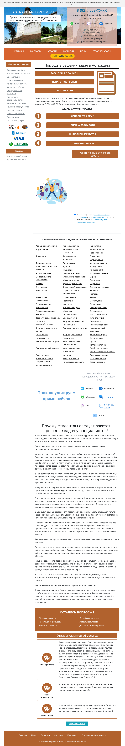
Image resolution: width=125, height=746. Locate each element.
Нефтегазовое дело (99, 324)
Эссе (9, 80)
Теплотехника (96, 338)
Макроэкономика (98, 263)
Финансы (94, 290)
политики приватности (97, 217)
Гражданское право (45, 311)
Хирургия (67, 304)
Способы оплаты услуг (89, 618)
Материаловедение (99, 273)
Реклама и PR (96, 270)
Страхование (69, 297)
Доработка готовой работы (91, 625)
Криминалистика (71, 246)
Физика (39, 283)
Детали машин (70, 314)
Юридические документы (93, 735)
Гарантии (68, 51)
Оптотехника (42, 334)
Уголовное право (44, 273)
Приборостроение (99, 348)
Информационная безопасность (71, 343)
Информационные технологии (71, 349)
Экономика (95, 321)
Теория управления (72, 334)
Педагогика (68, 338)
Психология (95, 246)
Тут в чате (108, 397)
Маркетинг (68, 270)
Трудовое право (43, 263)
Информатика (42, 338)
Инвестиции (69, 324)
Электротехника (71, 358)
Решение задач (14, 107)
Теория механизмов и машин (46, 329)
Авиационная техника (46, 246)
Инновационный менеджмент (97, 329)
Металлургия (96, 301)
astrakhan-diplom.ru (33, 12)
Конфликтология (98, 358)
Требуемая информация (50, 622)
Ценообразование (98, 307)
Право (93, 341)
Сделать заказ (62, 56)
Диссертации (13, 77)
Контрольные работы (17, 83)
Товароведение (97, 362)
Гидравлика (95, 304)
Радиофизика (96, 259)
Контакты (35, 51)
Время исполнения (48, 625)
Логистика (95, 256)
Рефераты (11, 103)
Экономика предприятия (75, 328)
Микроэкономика (98, 314)
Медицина (95, 283)
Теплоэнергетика (98, 345)
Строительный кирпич (18, 156)
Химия (93, 297)
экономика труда (98, 334)
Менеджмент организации (42, 298)
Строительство (43, 304)
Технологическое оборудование (44, 360)
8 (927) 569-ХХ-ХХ (92, 10)
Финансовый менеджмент (75, 287)
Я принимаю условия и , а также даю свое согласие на (95, 218)
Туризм (66, 266)
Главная (19, 51)
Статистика (41, 287)
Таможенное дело (71, 307)
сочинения (17, 80)
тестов (25, 107)
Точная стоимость (47, 618)
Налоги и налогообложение (44, 322)
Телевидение (96, 311)
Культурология (97, 249)
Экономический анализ (47, 348)
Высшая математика (99, 287)
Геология (94, 294)
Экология (40, 314)
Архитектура (69, 263)
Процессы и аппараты (73, 362)
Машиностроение (71, 280)
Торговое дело (43, 249)
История (67, 355)
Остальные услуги (15, 120)
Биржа (93, 277)
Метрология (42, 307)
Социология (96, 280)
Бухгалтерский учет (72, 283)
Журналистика (97, 318)
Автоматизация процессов (70, 250)
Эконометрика (70, 318)
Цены (83, 51)
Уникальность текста (88, 622)
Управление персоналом (74, 277)
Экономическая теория (47, 341)
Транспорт (41, 256)
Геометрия (68, 301)
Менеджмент (42, 290)
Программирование (99, 355)
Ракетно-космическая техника (46, 268)
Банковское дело (71, 273)
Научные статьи (14, 110)
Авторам (52, 51)
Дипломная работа (16, 70)
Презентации (13, 117)
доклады (21, 103)
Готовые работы (102, 51)
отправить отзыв (77, 723)
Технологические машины (102, 351)
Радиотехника (96, 253)
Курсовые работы (15, 87)
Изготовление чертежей (18, 73)
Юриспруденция (44, 365)
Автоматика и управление (69, 257)
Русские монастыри (16, 159)
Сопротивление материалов (43, 278)
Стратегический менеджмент (71, 292)
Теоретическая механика (48, 318)
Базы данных (96, 266)
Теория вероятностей (73, 321)
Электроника (42, 355)
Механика (67, 311)
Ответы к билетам (16, 113)
